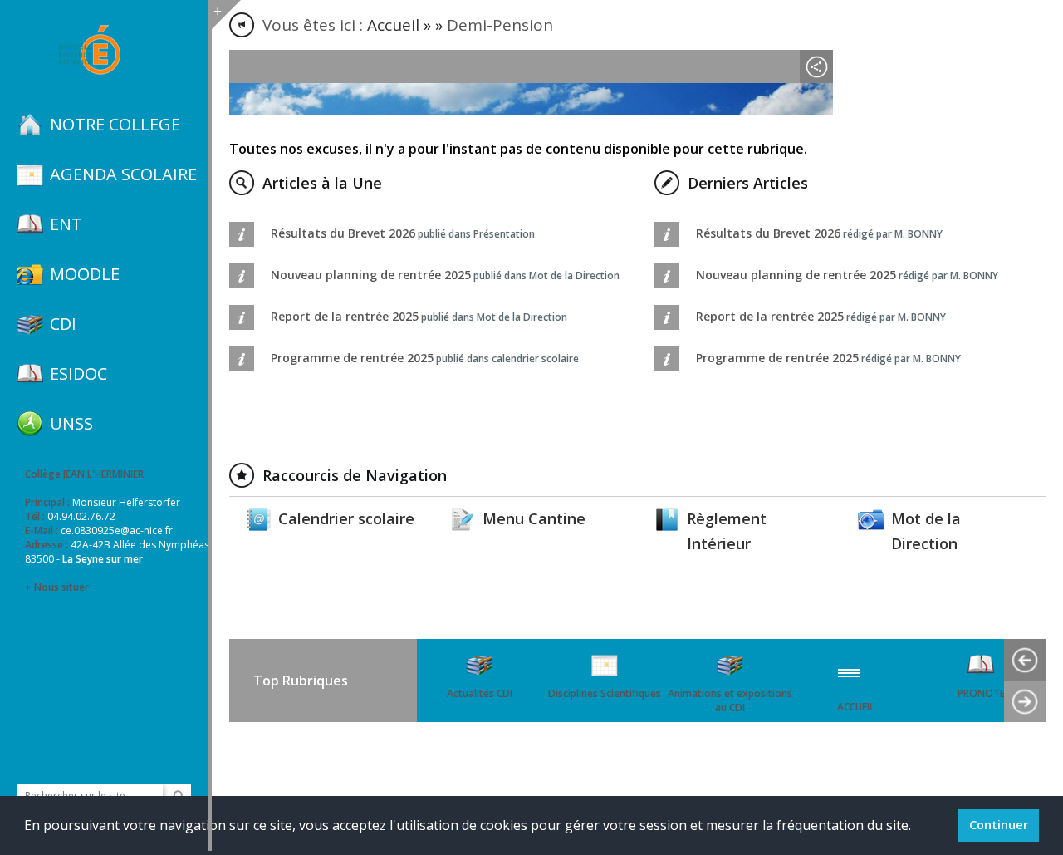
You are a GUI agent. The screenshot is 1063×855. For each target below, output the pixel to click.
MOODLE (85, 274)
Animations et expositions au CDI (730, 700)
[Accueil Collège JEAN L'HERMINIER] (104, 50)
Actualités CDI (479, 693)
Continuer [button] (998, 825)
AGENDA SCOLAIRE (123, 174)
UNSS (71, 423)
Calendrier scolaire (346, 518)
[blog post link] (531, 134)
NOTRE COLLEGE (115, 124)
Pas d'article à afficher (314, 66)
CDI (63, 324)
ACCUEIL (855, 707)
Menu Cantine (534, 518)
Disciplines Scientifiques (604, 693)
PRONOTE (981, 693)
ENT (66, 224)
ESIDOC (78, 374)
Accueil (393, 25)
